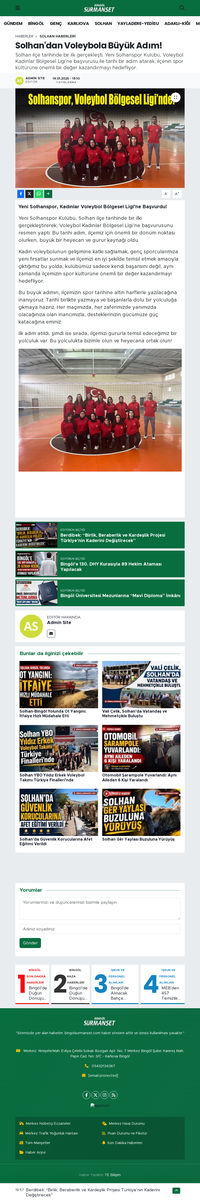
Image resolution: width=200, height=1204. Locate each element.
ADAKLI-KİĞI (177, 23)
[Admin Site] (31, 626)
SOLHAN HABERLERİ (58, 36)
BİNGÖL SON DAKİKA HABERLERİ (36, 976)
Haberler (24, 36)
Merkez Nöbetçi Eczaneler (48, 1123)
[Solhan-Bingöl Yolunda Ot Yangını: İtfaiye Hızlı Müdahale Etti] (59, 684)
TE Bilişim (113, 1175)
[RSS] (114, 1095)
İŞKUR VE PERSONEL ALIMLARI (117, 976)
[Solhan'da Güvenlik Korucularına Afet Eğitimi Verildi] (59, 812)
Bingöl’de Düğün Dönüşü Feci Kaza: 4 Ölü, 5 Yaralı (78, 993)
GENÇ (56, 23)
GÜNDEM (13, 23)
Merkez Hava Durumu (127, 1123)
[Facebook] (86, 1095)
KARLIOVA (78, 23)
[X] (95, 1095)
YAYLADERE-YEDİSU (138, 23)
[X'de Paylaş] (29, 194)
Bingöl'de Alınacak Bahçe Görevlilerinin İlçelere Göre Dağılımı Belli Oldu (124, 993)
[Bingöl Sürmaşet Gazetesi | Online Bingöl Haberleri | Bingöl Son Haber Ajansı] (99, 8)
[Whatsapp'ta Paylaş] (39, 194)
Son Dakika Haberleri (124, 1143)
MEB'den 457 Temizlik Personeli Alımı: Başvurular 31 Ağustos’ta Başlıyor (172, 993)
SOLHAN (103, 23)
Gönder (30, 943)
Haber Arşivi (36, 1152)
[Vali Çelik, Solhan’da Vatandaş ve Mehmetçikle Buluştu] (141, 684)
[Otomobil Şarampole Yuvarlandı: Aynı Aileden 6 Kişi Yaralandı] (141, 748)
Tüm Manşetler (37, 1143)
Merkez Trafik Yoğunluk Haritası (51, 1133)
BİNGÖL (36, 23)
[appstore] (100, 1106)
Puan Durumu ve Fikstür (127, 1133)
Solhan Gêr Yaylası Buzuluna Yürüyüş (138, 839)
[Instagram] (104, 1095)
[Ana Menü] (17, 8)
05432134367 (103, 1066)
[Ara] (182, 8)
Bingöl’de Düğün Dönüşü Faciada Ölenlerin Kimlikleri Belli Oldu (38, 993)
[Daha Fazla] (48, 194)
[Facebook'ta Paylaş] (20, 194)
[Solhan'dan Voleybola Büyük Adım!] (100, 138)
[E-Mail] (51, 634)
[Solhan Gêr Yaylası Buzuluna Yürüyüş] (141, 812)
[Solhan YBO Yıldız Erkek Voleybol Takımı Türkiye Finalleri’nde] (59, 748)
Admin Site (59, 623)
